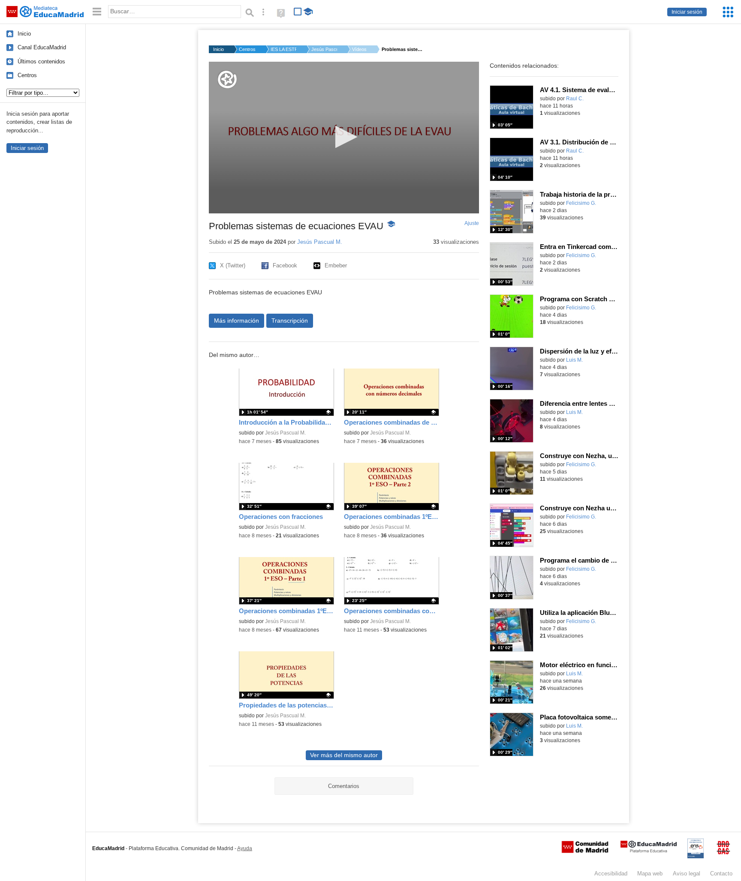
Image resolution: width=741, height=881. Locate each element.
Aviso (686, 873)
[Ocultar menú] (97, 11)
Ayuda (244, 848)
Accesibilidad (610, 873)
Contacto (721, 873)
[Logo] (227, 79)
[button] (343, 136)
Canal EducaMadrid (42, 47)
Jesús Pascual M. (324, 49)
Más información (236, 320)
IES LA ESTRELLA (283, 49)
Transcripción (289, 320)
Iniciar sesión (687, 12)
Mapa (650, 873)
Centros (27, 75)
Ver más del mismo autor (344, 755)
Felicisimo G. (581, 203)
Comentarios (343, 786)
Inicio (24, 33)
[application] (344, 137)
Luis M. (574, 360)
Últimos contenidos (41, 61)
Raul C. (575, 98)
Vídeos (359, 49)
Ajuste (471, 223)
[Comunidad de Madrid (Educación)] (585, 851)
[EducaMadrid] (649, 851)
